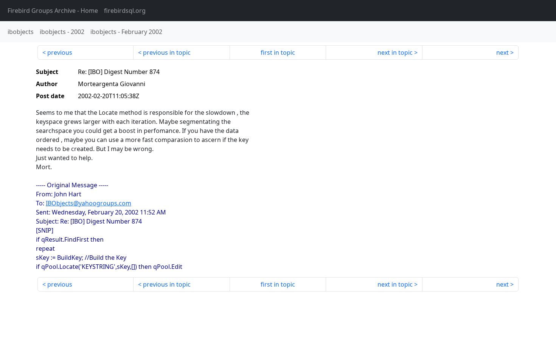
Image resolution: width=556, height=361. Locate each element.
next (502, 52)
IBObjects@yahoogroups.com (88, 203)
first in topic (278, 52)
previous (59, 52)
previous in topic (167, 52)
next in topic (395, 52)
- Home (53, 10)
